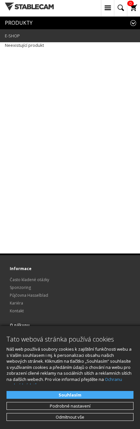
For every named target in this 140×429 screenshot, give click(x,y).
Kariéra (16, 303)
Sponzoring (20, 287)
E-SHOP (12, 36)
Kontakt (17, 311)
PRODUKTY (19, 22)
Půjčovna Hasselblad (29, 295)
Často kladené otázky (29, 279)
